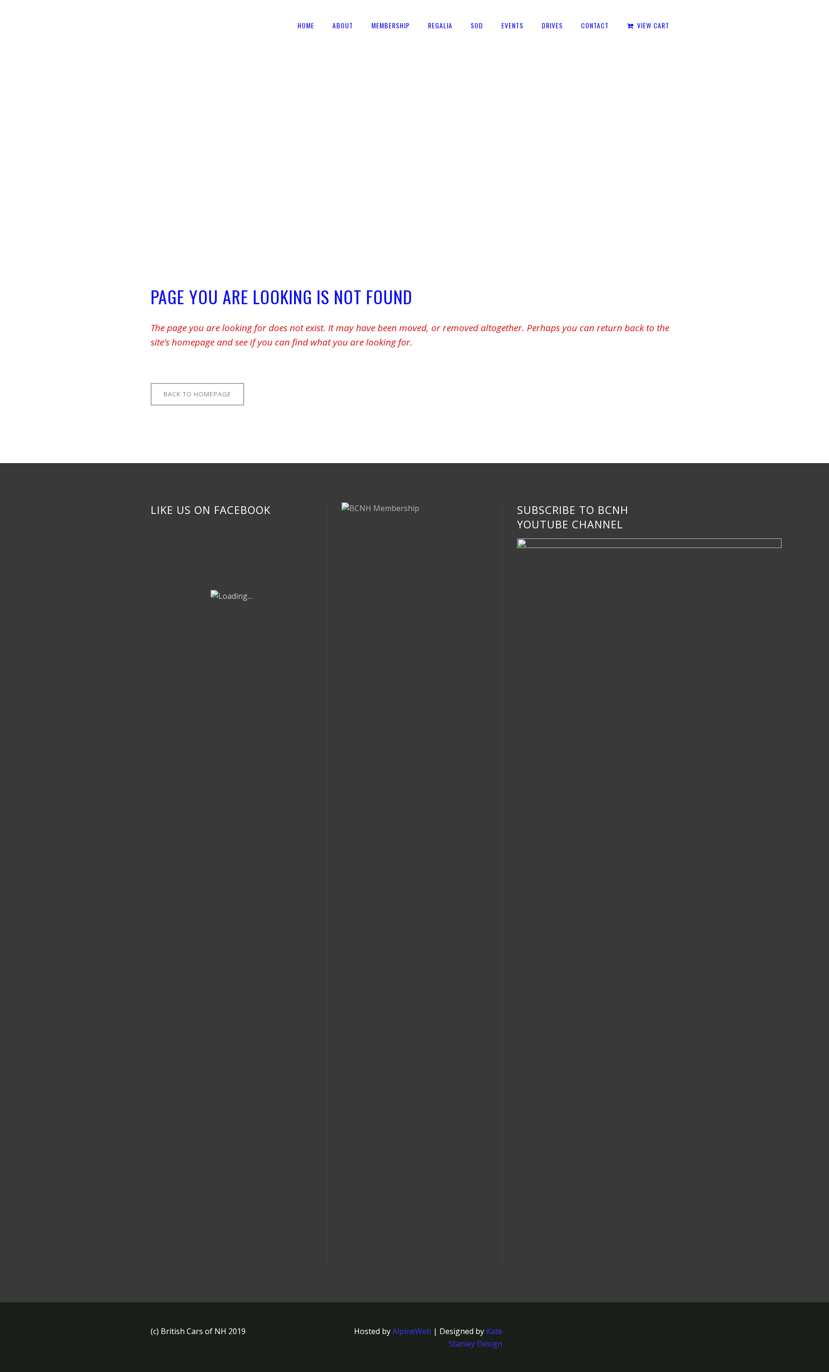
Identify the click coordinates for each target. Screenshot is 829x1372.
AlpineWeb (411, 1331)
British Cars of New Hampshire (206, 140)
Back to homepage (197, 394)
